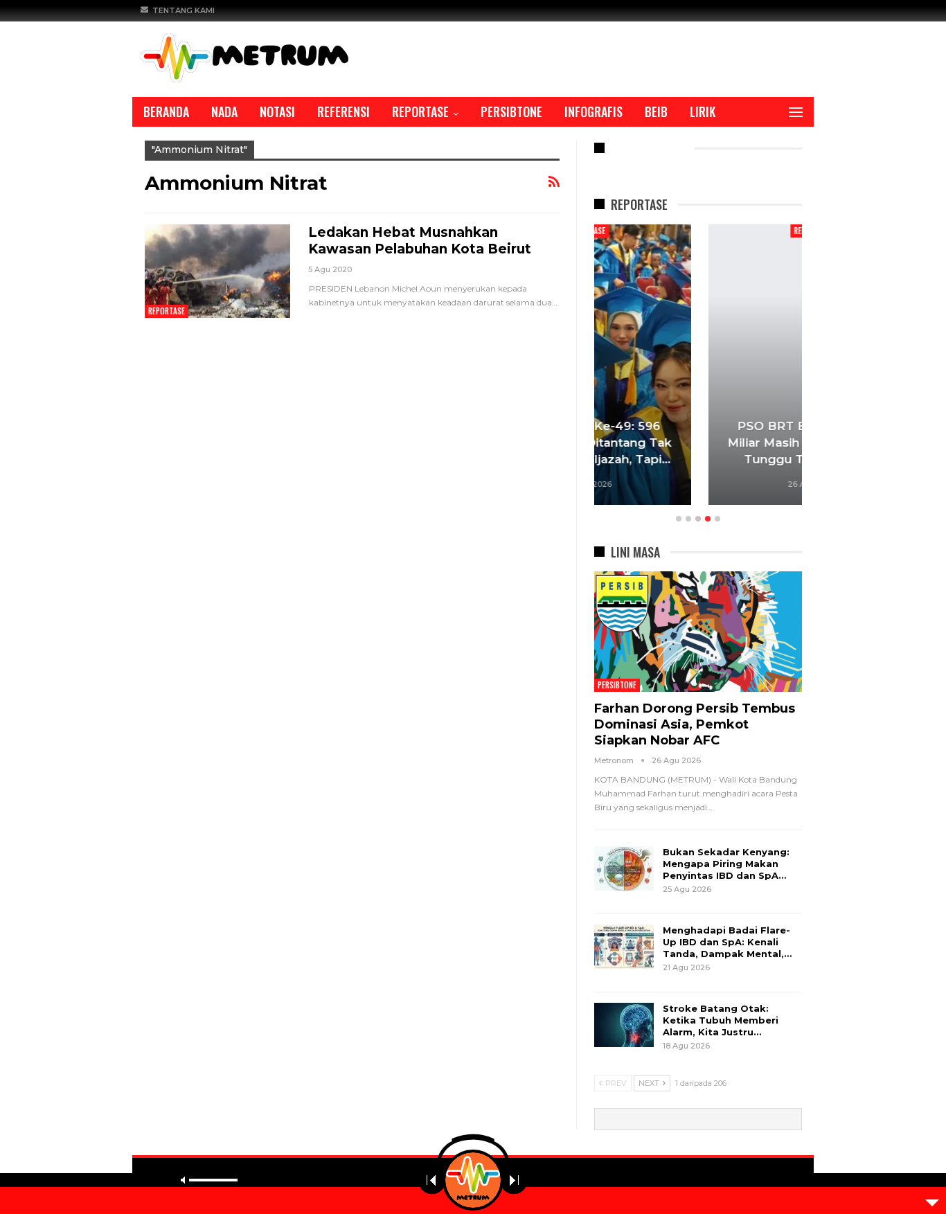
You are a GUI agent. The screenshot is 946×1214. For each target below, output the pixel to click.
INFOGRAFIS (593, 111)
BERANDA (166, 111)
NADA (224, 111)
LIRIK (702, 111)
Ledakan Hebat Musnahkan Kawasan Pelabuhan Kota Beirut (419, 240)
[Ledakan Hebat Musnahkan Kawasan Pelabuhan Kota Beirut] (217, 270)
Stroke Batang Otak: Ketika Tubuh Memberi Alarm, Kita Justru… (720, 1020)
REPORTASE (420, 111)
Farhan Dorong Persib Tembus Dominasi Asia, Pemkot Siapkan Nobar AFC (694, 724)
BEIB (656, 111)
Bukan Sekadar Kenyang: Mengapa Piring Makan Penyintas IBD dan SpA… (726, 863)
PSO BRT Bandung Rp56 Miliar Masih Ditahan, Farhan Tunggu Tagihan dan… (698, 442)
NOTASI (277, 111)
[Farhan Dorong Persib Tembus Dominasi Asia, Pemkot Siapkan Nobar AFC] (698, 631)
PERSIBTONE (511, 111)
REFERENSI (343, 111)
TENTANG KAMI (183, 10)
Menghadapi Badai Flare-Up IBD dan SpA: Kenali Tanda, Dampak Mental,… (727, 942)
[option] (698, 366)
